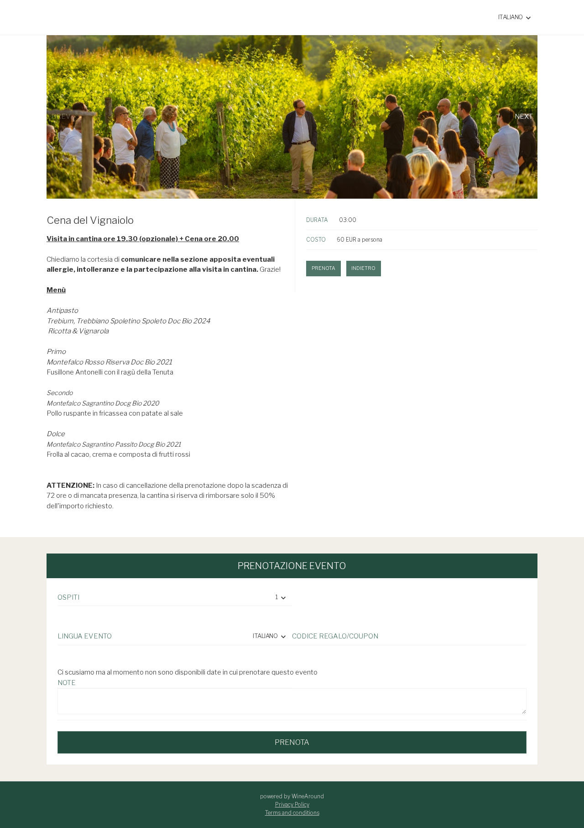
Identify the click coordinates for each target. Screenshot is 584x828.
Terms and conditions (292, 812)
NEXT (524, 117)
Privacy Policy (292, 804)
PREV (61, 117)
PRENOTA (292, 742)
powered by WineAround (292, 796)
